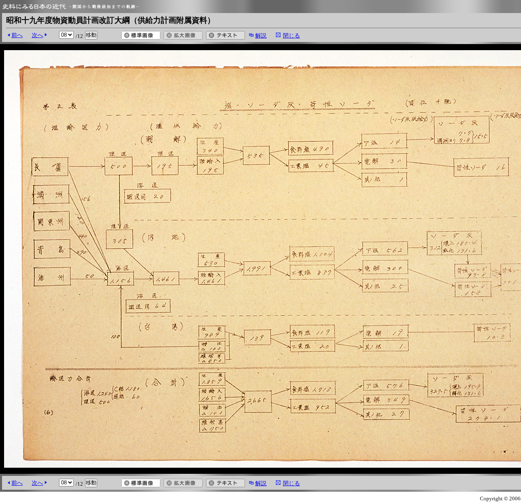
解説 (261, 35)
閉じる (291, 35)
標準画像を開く (140, 35)
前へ (17, 35)
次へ (37, 35)
